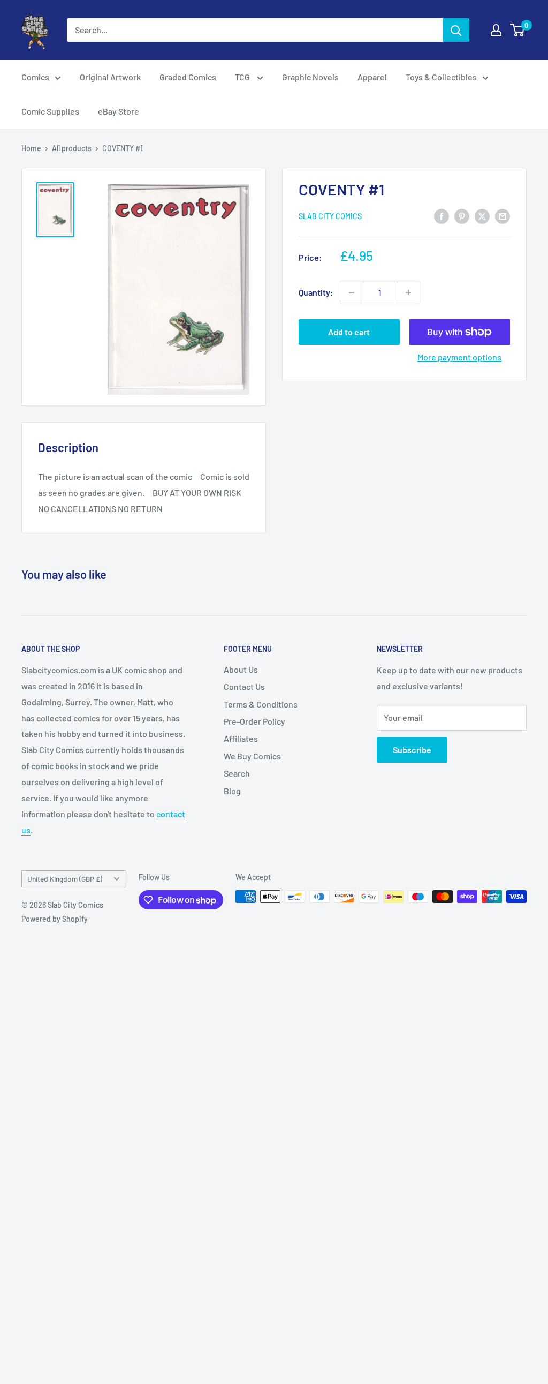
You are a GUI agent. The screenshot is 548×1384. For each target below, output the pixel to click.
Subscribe (412, 749)
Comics (35, 77)
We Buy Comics (252, 756)
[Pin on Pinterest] (461, 215)
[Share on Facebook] (441, 215)
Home (31, 148)
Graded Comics (187, 77)
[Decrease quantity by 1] (351, 292)
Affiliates (241, 738)
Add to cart (349, 332)
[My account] (496, 30)
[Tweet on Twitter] (482, 215)
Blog (232, 791)
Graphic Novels (310, 77)
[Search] (456, 30)
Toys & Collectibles (441, 77)
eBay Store (118, 111)
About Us (241, 669)
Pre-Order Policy (254, 721)
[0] (517, 30)
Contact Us (244, 686)
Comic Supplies (50, 111)
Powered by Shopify (54, 918)
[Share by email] (502, 215)
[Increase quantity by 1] (408, 292)
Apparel (372, 77)
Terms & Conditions (261, 704)
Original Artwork (110, 77)
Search (237, 773)
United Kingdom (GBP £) (64, 878)
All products (72, 148)
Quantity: (316, 292)
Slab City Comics (330, 216)
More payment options (459, 357)
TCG (243, 77)
